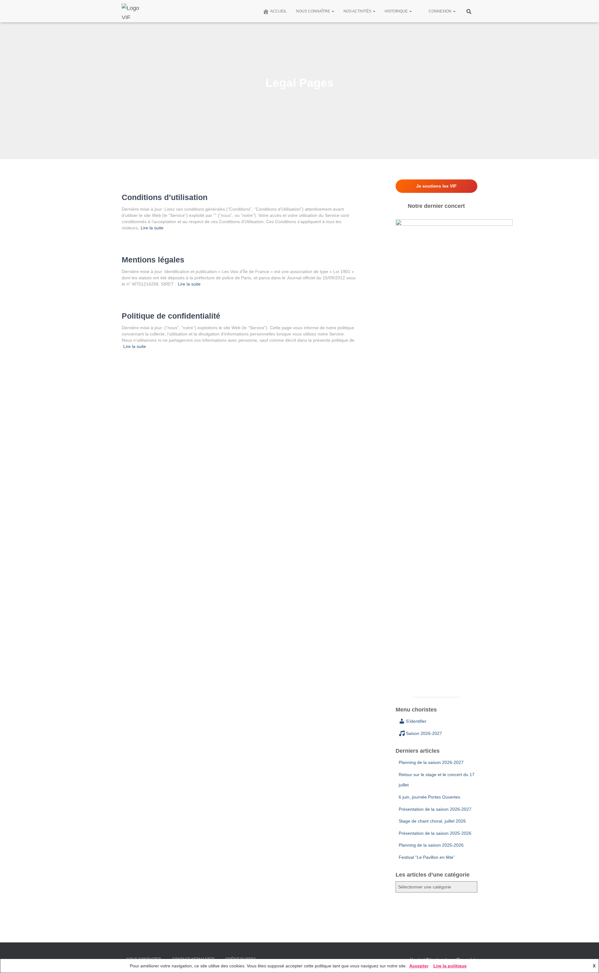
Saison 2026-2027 (424, 733)
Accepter (418, 965)
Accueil (278, 11)
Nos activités (357, 11)
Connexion (440, 11)
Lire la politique (450, 965)
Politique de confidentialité (171, 315)
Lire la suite (152, 227)
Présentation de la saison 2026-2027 (435, 809)
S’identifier (416, 721)
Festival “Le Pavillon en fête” (427, 857)
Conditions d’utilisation (164, 197)
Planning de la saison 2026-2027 (431, 762)
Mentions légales (153, 259)
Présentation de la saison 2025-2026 (435, 833)
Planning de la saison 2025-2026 (431, 845)
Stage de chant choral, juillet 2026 (432, 821)
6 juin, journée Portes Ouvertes (429, 797)
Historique (397, 11)
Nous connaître (313, 11)
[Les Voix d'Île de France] (133, 11)
